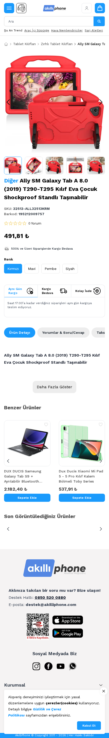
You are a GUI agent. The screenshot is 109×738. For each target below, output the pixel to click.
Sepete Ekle (27, 498)
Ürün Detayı (19, 332)
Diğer (11, 180)
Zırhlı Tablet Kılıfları (56, 44)
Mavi (31, 269)
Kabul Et (89, 725)
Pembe (51, 269)
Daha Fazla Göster (54, 386)
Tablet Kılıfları (24, 44)
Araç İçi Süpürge (36, 30)
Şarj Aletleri (94, 30)
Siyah (70, 269)
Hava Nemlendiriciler (67, 30)
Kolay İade (83, 291)
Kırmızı (13, 269)
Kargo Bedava (47, 291)
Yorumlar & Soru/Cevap (63, 332)
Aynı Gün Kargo (15, 291)
